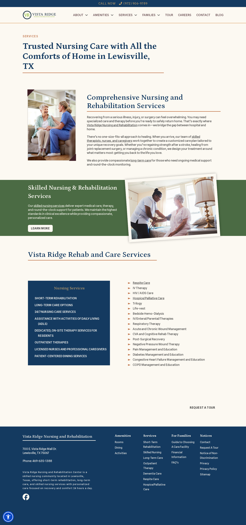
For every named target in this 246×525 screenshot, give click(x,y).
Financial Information (179, 455)
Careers (184, 15)
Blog (219, 15)
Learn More (40, 228)
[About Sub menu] (86, 15)
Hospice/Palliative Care (154, 487)
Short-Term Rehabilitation (151, 444)
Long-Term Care (153, 457)
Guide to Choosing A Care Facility (183, 444)
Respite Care (151, 479)
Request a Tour (202, 407)
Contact (203, 15)
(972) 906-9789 (136, 3)
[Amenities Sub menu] (112, 15)
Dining (118, 447)
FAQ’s (175, 462)
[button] (8, 517)
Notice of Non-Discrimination (209, 455)
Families (148, 15)
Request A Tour (209, 447)
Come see (96, 413)
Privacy (204, 463)
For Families (181, 435)
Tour (169, 15)
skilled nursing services (49, 205)
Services (126, 15)
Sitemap (205, 474)
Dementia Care (152, 473)
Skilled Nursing (152, 452)
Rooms (119, 442)
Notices (206, 435)
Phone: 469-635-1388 (37, 461)
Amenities (101, 15)
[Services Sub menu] (135, 15)
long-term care (141, 160)
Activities (121, 453)
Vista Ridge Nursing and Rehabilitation (112, 125)
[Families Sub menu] (158, 15)
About (78, 15)
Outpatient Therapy (150, 466)
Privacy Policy (208, 468)
